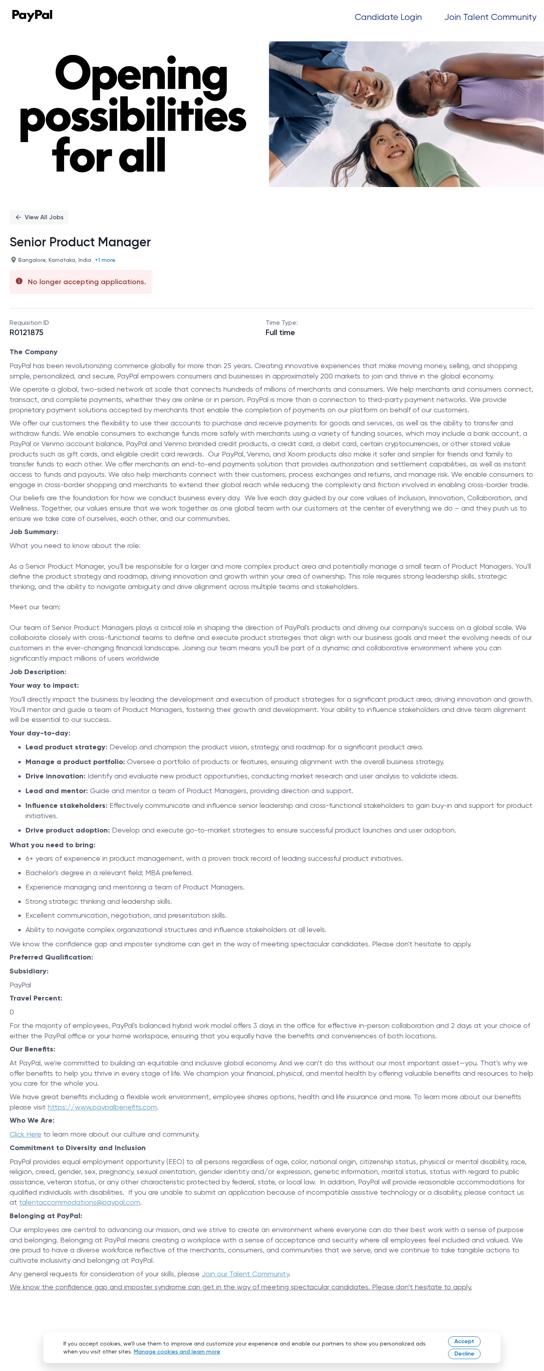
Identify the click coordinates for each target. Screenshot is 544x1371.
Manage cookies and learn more (177, 1351)
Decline (464, 1353)
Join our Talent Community (245, 1274)
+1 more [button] (105, 260)
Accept (464, 1341)
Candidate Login (388, 17)
